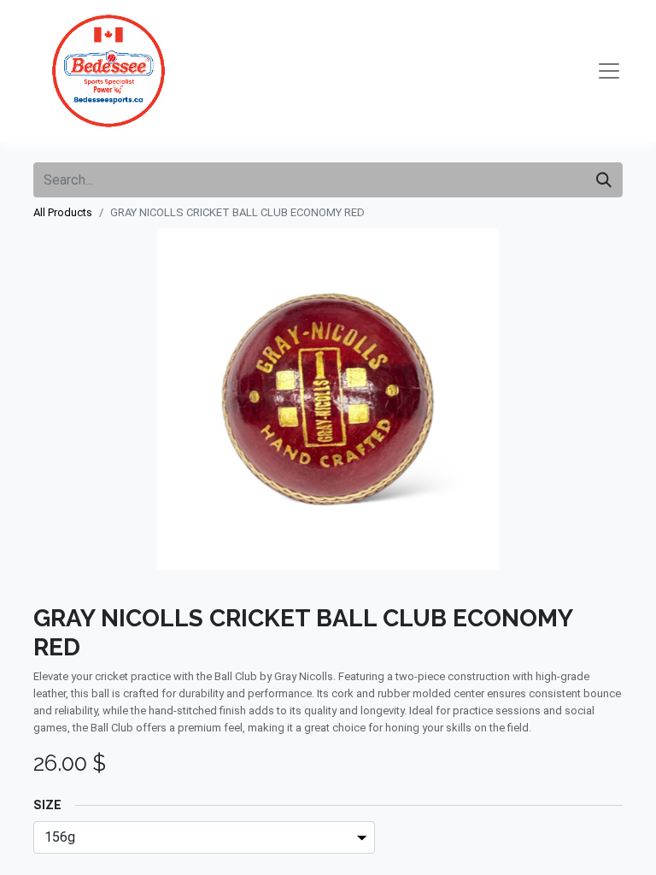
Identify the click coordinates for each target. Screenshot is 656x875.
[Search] (604, 179)
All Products (62, 212)
